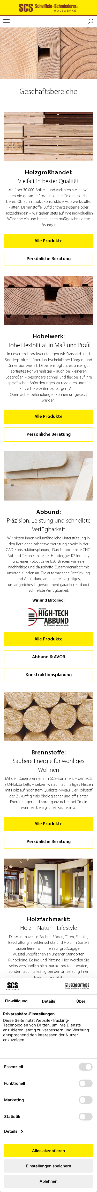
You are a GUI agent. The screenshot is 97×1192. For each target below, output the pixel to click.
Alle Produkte (48, 241)
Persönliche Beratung (49, 258)
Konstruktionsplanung (49, 675)
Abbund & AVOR (48, 657)
